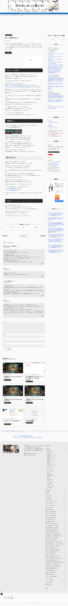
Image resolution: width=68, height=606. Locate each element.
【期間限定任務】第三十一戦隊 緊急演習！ (55, 79)
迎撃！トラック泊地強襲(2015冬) (51, 511)
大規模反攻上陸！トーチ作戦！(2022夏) (52, 564)
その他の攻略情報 (49, 487)
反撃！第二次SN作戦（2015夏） (50, 515)
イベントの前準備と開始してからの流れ (13, 188)
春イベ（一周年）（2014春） (50, 505)
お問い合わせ (51, 11)
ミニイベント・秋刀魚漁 (50, 485)
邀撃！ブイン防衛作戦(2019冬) (50, 539)
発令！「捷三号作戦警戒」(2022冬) (51, 560)
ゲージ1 (54, 53)
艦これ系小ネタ (48, 489)
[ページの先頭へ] (2, 594)
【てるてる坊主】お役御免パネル (53, 76)
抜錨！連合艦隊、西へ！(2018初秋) (51, 537)
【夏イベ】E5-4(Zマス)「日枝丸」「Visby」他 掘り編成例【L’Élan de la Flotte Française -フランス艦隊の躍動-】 (55, 251)
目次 (8, 52)
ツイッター (58, 11)
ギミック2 (58, 53)
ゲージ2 (61, 53)
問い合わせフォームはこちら (53, 168)
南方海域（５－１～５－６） (51, 461)
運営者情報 (40, 437)
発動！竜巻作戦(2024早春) (50, 570)
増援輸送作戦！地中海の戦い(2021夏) (51, 556)
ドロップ (59, 67)
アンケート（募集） (48, 578)
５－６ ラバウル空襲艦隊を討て (53, 94)
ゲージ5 (52, 63)
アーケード (47, 586)
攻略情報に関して (36, 11)
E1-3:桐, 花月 (52, 68)
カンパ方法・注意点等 (52, 165)
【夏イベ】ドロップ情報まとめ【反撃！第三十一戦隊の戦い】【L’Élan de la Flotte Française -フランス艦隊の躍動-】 (55, 240)
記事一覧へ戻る (24, 235)
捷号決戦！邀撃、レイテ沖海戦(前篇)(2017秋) (53, 533)
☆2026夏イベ (47, 448)
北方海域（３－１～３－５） (51, 457)
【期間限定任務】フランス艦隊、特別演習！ (55, 80)
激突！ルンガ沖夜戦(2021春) (50, 554)
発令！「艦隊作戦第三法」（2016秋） (51, 525)
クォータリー (50, 127)
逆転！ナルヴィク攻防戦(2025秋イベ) (51, 576)
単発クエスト (49, 463)
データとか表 (49, 484)
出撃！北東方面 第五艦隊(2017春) (51, 529)
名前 (4, 334)
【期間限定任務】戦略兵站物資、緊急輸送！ (55, 83)
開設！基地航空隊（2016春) (50, 521)
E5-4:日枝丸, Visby (56, 71)
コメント (5, 321)
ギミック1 (51, 53)
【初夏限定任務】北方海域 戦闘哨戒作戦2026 (55, 95)
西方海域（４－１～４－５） (51, 458)
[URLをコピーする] (36, 227)
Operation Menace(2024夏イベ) (50, 572)
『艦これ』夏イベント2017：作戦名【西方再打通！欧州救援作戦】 (18, 86)
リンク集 (30, 437)
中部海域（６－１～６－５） (51, 462)
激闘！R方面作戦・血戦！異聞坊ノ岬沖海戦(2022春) (54, 562)
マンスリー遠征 (50, 122)
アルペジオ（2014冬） (49, 503)
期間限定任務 (49, 474)
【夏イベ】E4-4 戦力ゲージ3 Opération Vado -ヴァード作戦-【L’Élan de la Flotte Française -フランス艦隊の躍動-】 (56, 235)
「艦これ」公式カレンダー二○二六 (54, 106)
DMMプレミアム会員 (52, 108)
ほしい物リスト (54, 163)
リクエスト (21, 437)
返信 (42, 263)
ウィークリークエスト (50, 467)
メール (4, 339)
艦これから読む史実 (48, 499)
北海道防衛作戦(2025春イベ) (50, 574)
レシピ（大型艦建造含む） (51, 475)
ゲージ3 (49, 57)
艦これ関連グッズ (48, 497)
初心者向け (48, 453)
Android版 (47, 493)
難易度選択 (50, 67)
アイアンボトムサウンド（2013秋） (51, 501)
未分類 (46, 588)
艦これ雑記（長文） (48, 584)
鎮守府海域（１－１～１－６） (51, 454)
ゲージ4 (49, 60)
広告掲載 (25, 437)
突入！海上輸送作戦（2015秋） (50, 517)
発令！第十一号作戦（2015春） (50, 513)
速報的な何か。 (48, 491)
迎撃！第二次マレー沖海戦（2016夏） (51, 523)
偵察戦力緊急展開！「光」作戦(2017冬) (52, 527)
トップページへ (10, 11)
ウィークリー (50, 126)
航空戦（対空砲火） (50, 483)
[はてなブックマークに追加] (24, 227)
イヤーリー (55, 127)
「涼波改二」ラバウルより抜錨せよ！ (54, 101)
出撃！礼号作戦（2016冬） (50, 519)
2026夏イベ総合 (44, 11)
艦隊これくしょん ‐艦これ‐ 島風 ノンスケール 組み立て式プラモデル (59, 186)
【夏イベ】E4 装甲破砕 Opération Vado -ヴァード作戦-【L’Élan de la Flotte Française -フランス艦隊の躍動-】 (55, 214)
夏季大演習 (50, 89)
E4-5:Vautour (50, 71)
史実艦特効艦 (54, 67)
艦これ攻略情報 (27, 11)
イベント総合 (50, 52)
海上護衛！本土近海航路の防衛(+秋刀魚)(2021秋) (53, 558)
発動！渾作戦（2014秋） (49, 509)
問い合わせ (15, 437)
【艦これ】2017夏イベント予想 (11, 83)
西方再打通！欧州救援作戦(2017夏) (51, 531)
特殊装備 (48, 480)
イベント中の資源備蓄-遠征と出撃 (12, 190)
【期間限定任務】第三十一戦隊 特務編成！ (55, 78)
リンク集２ (34, 437)
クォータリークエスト (50, 470)
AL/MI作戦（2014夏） (49, 507)
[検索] (64, 39)
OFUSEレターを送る (54, 164)
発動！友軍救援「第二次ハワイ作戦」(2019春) (53, 541)
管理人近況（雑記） (48, 582)
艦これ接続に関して (18, 11)
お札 (62, 67)
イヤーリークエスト (50, 471)
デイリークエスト (49, 466)
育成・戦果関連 (49, 479)
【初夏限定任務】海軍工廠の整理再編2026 (55, 97)
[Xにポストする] (11, 227)
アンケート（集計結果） (49, 580)
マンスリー (55, 126)
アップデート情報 (48, 495)
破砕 (51, 57)
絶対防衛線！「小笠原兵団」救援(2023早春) (53, 566)
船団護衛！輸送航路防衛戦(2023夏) (51, 568)
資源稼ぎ (48, 476)
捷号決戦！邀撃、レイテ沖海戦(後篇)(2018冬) (53, 535)
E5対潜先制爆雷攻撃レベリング (53, 72)
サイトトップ (16, 435)
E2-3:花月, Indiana (58, 68)
